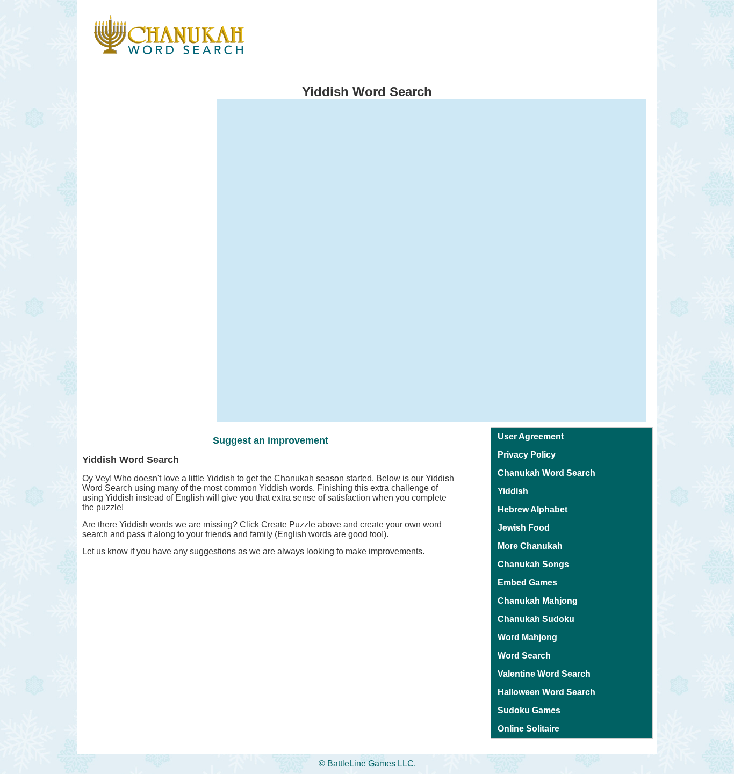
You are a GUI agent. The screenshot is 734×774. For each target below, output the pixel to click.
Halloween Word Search (546, 692)
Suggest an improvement (270, 440)
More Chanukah (530, 546)
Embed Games (527, 582)
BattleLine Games (361, 763)
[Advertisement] (120, 260)
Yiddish (513, 491)
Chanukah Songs (533, 564)
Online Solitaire (528, 728)
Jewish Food (524, 527)
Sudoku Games (529, 710)
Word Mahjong (527, 637)
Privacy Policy (527, 454)
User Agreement (531, 436)
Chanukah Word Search (546, 473)
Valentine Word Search (544, 673)
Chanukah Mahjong (538, 600)
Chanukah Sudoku (536, 619)
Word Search (524, 655)
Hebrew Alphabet (532, 509)
